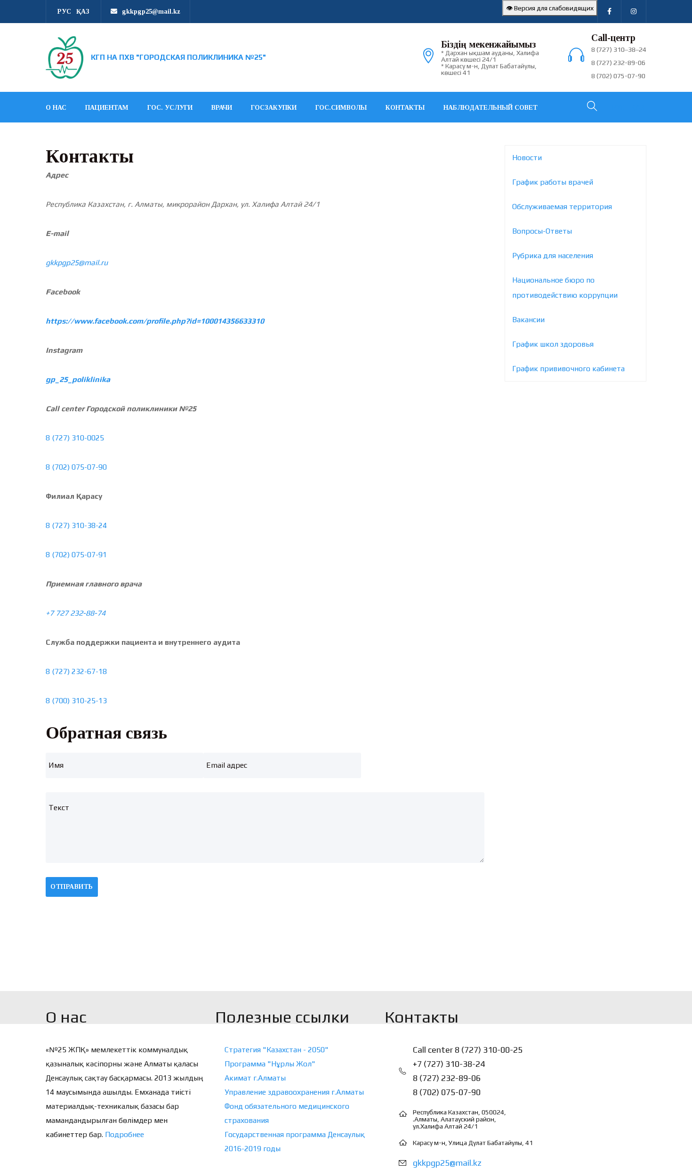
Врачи (221, 107)
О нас (56, 107)
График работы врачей (552, 182)
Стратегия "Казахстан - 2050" (277, 1049)
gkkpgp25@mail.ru (77, 262)
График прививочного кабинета (568, 368)
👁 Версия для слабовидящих (550, 8)
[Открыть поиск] (591, 107)
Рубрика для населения (552, 255)
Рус (64, 11)
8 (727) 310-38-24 (76, 525)
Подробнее (124, 1134)
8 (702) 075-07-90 (76, 467)
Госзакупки (274, 107)
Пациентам (107, 107)
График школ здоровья (553, 344)
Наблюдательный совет (490, 107)
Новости (527, 157)
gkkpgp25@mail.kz (447, 1163)
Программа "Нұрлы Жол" (270, 1063)
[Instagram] (633, 11)
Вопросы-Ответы (542, 231)
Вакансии (528, 319)
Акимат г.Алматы (255, 1077)
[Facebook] (609, 11)
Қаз (82, 11)
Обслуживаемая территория (562, 206)
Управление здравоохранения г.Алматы (294, 1092)
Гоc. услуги (170, 107)
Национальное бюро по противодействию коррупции (565, 288)
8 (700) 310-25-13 (76, 700)
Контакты (405, 107)
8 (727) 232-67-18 (76, 671)
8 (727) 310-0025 (75, 437)
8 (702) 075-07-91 (76, 554)
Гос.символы (341, 107)
